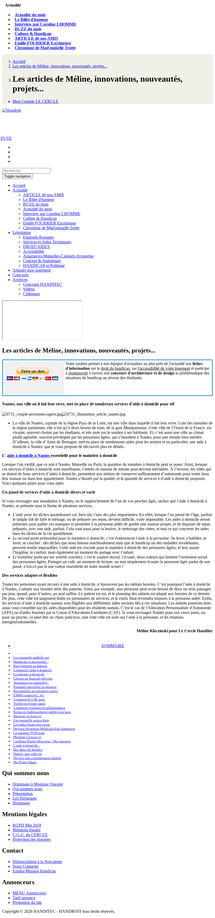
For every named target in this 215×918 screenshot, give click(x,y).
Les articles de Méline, (29, 653)
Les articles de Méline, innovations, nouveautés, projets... (60, 66)
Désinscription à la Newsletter (37, 861)
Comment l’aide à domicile (32, 670)
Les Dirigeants (25, 798)
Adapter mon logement (32, 270)
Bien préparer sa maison (30, 666)
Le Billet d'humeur (31, 19)
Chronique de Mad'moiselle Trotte (45, 48)
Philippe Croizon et (27, 737)
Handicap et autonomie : (30, 662)
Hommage (21, 803)
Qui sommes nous (27, 789)
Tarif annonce (24, 897)
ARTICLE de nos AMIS (36, 38)
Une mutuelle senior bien (31, 720)
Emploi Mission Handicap (34, 871)
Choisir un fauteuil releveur (32, 678)
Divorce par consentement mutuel (37, 758)
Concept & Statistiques (42, 261)
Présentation (23, 793)
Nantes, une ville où (27, 754)
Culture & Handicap (33, 33)
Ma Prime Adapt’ (25, 762)
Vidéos (29, 289)
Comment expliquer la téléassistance (39, 708)
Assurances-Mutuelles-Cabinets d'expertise (58, 256)
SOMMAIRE (112, 645)
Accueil (19, 61)
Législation (22, 232)
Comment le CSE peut (29, 699)
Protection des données (32, 839)
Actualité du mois (30, 15)
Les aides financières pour (31, 724)
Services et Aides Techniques (47, 242)
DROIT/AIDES (36, 246)
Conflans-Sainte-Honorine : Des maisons (42, 741)
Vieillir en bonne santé (29, 704)
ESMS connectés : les (28, 695)
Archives (20, 279)
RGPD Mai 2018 (27, 825)
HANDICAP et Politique (44, 265)
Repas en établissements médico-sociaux (42, 712)
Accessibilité (33, 251)
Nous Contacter (26, 866)
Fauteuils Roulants (38, 237)
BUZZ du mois (28, 29)
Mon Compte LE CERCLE (35, 101)
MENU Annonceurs (29, 893)
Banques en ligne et (27, 716)
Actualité (20, 190)
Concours (21, 275)
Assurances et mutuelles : (31, 683)
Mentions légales (26, 830)
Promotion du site (27, 902)
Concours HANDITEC (42, 284)
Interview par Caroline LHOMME (46, 24)
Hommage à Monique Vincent (38, 784)
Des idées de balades (27, 750)
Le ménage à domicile (29, 674)
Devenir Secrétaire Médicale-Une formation (44, 729)
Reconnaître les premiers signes (35, 691)
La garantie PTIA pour (29, 733)
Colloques (31, 294)
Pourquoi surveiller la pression (35, 687)
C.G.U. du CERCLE (30, 834)
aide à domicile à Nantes (29, 455)
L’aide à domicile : (26, 745)
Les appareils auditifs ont (31, 657)
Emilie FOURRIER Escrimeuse (43, 43)
